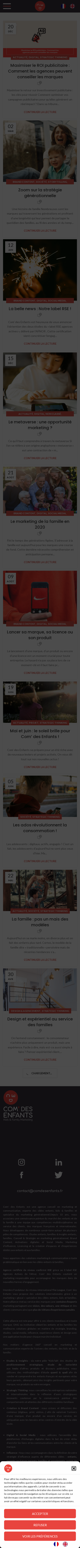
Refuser (40, 1525)
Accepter (40, 1514)
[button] (74, 1468)
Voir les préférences (40, 1536)
